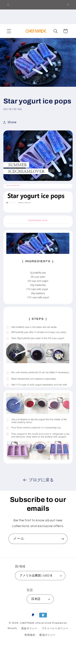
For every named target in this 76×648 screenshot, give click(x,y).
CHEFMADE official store (35, 623)
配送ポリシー (47, 635)
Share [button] (12, 122)
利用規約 (29, 635)
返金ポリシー (29, 628)
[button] (9, 31)
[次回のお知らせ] (68, 4)
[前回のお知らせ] (8, 4)
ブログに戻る (41, 480)
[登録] (62, 539)
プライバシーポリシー (55, 628)
